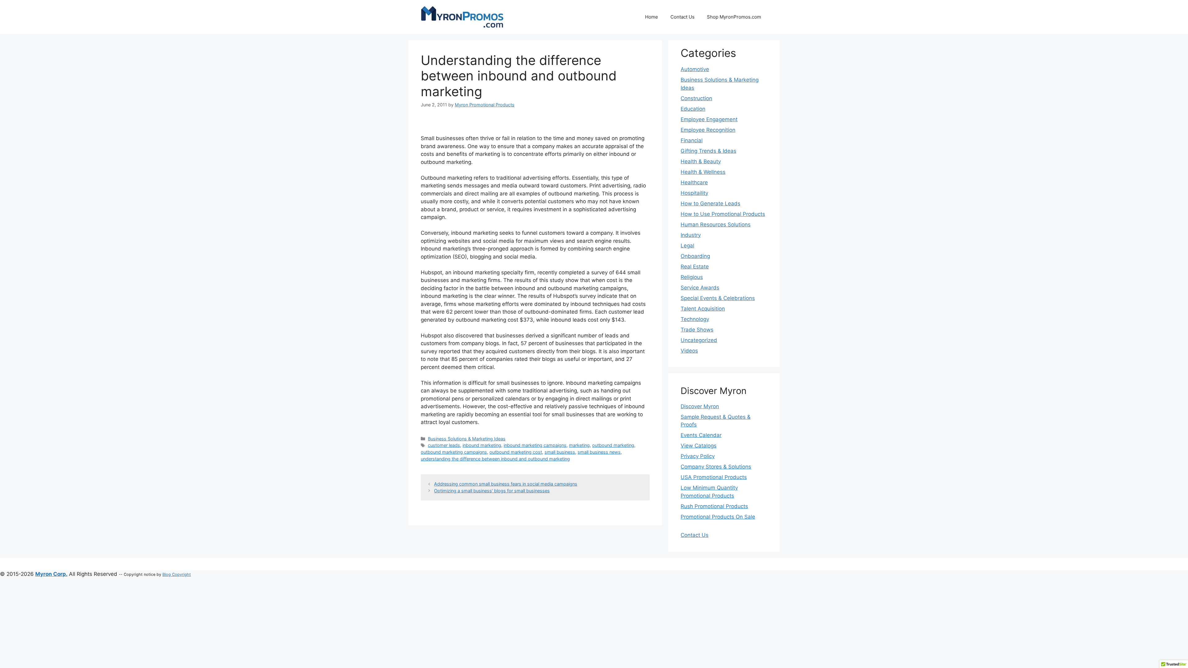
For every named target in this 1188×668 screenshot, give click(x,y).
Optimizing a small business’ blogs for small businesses (492, 490)
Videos (689, 351)
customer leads (444, 445)
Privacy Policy (698, 456)
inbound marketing (482, 445)
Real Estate (695, 266)
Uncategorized (699, 340)
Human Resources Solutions (716, 224)
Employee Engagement (709, 119)
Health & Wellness (703, 172)
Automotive (695, 69)
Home (651, 17)
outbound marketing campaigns (454, 452)
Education (693, 109)
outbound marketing (613, 445)
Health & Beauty (701, 161)
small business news (599, 452)
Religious (692, 277)
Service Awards (700, 288)
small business (559, 452)
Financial (692, 140)
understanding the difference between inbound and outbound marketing (495, 458)
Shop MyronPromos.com (734, 17)
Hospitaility (694, 193)
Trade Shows (697, 330)
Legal (687, 245)
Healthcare (694, 182)
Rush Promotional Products (714, 506)
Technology (695, 319)
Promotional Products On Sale (718, 517)
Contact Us (682, 17)
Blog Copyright (176, 574)
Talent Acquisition (703, 309)
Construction (696, 98)
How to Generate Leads (710, 203)
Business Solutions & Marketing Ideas (467, 438)
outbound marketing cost (515, 452)
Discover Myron (700, 406)
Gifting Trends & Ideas (708, 151)
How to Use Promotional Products (723, 214)
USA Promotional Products (714, 477)
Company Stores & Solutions (716, 467)
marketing (579, 445)
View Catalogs (699, 446)
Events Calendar (701, 435)
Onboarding (695, 256)
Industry (691, 235)
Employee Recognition (708, 130)
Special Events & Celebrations (718, 298)
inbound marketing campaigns (535, 445)
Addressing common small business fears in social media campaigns (505, 483)
